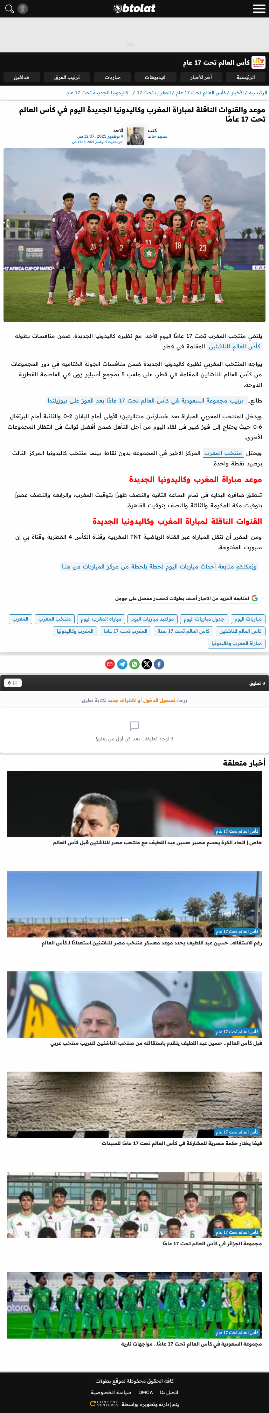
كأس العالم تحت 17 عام (237, 831)
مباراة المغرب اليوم (101, 619)
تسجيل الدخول (159, 700)
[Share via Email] (110, 664)
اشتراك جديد (122, 700)
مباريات (112, 77)
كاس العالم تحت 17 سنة (183, 631)
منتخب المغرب (223, 452)
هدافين (21, 77)
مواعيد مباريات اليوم (152, 619)
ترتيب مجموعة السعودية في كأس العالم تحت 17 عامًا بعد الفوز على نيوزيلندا (147, 400)
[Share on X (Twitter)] (147, 664)
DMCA (145, 1392)
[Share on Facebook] (159, 664)
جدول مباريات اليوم (204, 619)
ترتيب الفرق (67, 77)
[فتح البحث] (10, 9)
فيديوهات (155, 77)
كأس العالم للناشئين (234, 346)
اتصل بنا (169, 1392)
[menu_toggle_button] (259, 8)
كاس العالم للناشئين (241, 631)
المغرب (20, 619)
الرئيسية (246, 77)
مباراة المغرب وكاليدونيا (237, 643)
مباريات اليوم (248, 619)
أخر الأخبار (201, 77)
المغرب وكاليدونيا (75, 631)
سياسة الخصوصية (111, 1392)
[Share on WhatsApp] (134, 664)
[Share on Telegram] (122, 664)
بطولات (103, 1381)
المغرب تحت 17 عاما (125, 631)
